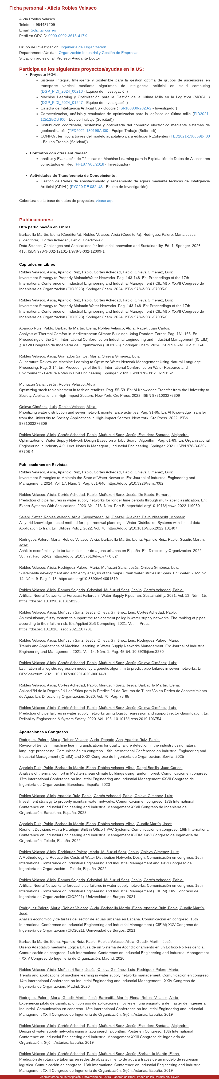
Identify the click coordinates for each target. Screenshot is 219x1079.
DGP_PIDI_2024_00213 (62, 91)
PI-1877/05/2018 (90, 164)
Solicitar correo (43, 30)
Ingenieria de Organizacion (83, 47)
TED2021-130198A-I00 (88, 130)
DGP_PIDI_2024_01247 (62, 102)
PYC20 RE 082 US (87, 187)
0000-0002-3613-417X (67, 36)
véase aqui (105, 200)
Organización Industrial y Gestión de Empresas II (100, 52)
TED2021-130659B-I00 (190, 136)
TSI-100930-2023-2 (134, 108)
